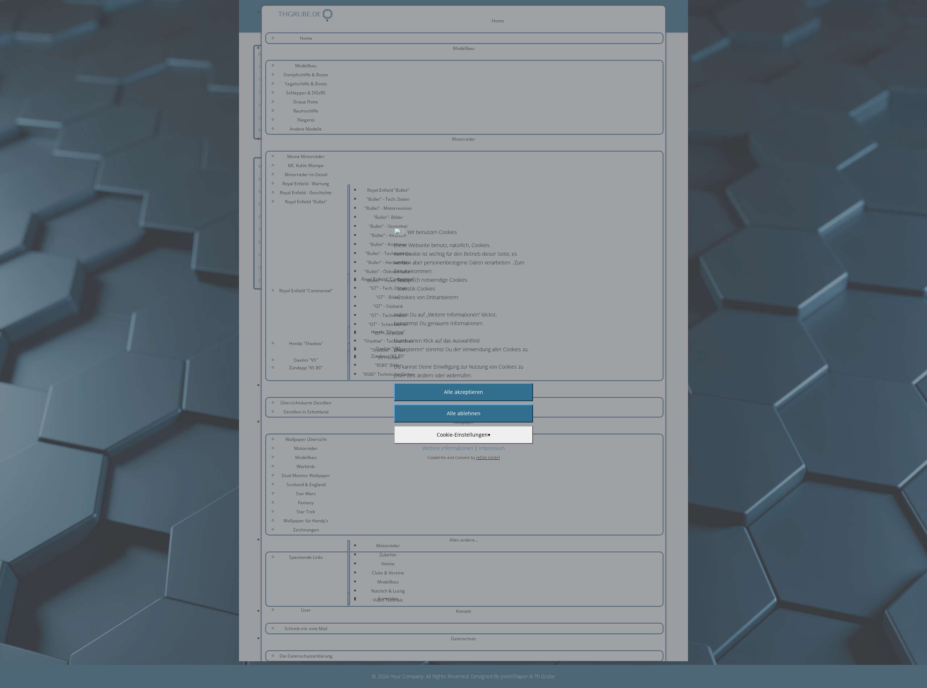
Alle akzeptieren (463, 391)
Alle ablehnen (464, 413)
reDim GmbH (488, 457)
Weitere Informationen (447, 448)
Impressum (492, 448)
